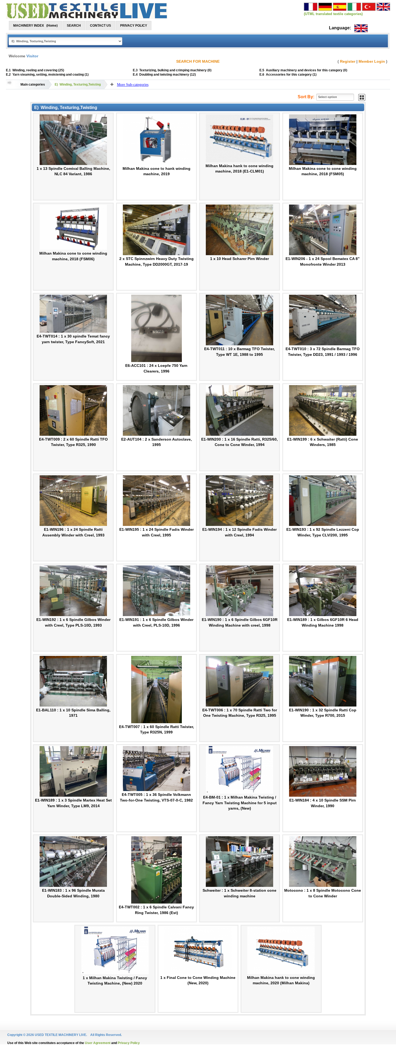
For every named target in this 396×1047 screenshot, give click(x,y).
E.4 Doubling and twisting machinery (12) (164, 74)
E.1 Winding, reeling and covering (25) (35, 70)
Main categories (32, 84)
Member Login (372, 61)
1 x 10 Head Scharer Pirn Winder (239, 259)
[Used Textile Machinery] (87, 11)
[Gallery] (361, 97)
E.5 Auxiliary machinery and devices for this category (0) (303, 70)
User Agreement (97, 1043)
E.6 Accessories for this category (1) (288, 74)
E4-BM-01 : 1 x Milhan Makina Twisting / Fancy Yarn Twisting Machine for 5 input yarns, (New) (240, 802)
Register (347, 61)
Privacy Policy (129, 1043)
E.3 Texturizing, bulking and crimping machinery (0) (172, 70)
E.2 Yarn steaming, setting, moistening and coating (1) (47, 74)
